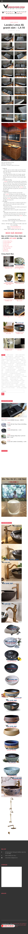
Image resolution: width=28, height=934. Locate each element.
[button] (2, 1)
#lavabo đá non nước (15, 373)
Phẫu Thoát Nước (7, 248)
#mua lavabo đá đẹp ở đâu (18, 380)
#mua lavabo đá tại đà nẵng (13, 386)
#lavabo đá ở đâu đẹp (7, 375)
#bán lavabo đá (9, 356)
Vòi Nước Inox (6, 243)
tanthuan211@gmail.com (15, 226)
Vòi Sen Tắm (6, 245)
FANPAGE (4, 864)
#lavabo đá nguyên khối (11, 372)
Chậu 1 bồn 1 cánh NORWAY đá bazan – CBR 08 (12, 420)
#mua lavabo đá (14, 379)
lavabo (8, 198)
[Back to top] (24, 930)
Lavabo (11, 22)
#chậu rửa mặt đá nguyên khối (13, 366)
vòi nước (12, 238)
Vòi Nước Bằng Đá (7, 242)
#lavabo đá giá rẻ (10, 370)
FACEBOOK (4, 450)
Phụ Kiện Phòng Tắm (7, 246)
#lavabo (3, 367)
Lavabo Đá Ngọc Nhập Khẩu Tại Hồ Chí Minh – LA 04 (16, 436)
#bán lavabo (10, 354)
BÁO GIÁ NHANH (14, 233)
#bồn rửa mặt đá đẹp (15, 362)
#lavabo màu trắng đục (16, 377)
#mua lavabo (4, 379)
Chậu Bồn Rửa (4, 418)
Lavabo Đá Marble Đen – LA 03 (14, 429)
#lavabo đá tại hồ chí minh (13, 376)
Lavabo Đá (16, 22)
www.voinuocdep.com (16, 227)
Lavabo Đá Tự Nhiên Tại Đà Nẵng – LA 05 (16, 441)
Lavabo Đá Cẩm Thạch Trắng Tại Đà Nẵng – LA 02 (16, 425)
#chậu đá (10, 365)
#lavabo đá (11, 367)
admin (18, 30)
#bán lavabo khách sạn (13, 360)
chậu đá (21, 187)
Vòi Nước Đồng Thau (7, 241)
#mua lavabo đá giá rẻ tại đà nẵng (10, 382)
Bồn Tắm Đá (6, 251)
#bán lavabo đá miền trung (13, 357)
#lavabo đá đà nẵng (11, 369)
